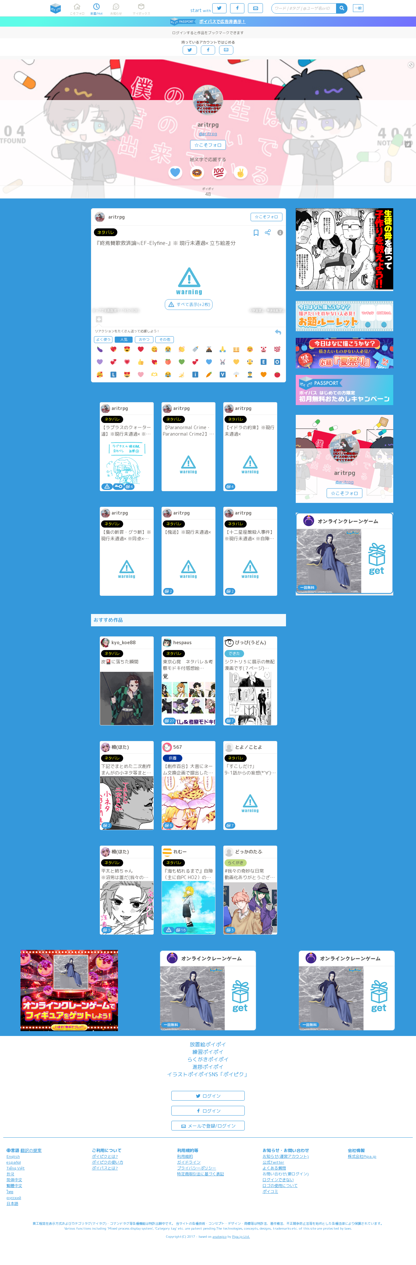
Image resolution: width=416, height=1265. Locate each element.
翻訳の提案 (31, 1150)
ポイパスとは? (105, 1168)
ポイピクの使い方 (107, 1162)
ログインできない (278, 1179)
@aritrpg (208, 133)
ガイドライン (189, 1162)
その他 (164, 339)
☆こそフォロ (208, 145)
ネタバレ (105, 232)
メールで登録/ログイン (211, 1126)
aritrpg (208, 125)
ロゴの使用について (280, 1185)
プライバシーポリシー (196, 1168)
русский (13, 1197)
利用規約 (185, 1156)
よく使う (103, 339)
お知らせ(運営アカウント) (286, 1156)
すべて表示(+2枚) (193, 304)
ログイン (211, 1096)
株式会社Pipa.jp (362, 1156)
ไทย (9, 1192)
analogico (220, 1236)
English (13, 1156)
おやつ (144, 339)
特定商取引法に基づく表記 (200, 1174)
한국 (10, 1174)
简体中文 (14, 1179)
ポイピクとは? (105, 1156)
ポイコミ (270, 1191)
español (13, 1162)
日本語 (12, 1203)
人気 (123, 339)
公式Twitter (273, 1162)
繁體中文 (14, 1185)
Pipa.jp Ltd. (241, 1236)
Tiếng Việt (15, 1168)
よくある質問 (274, 1168)
